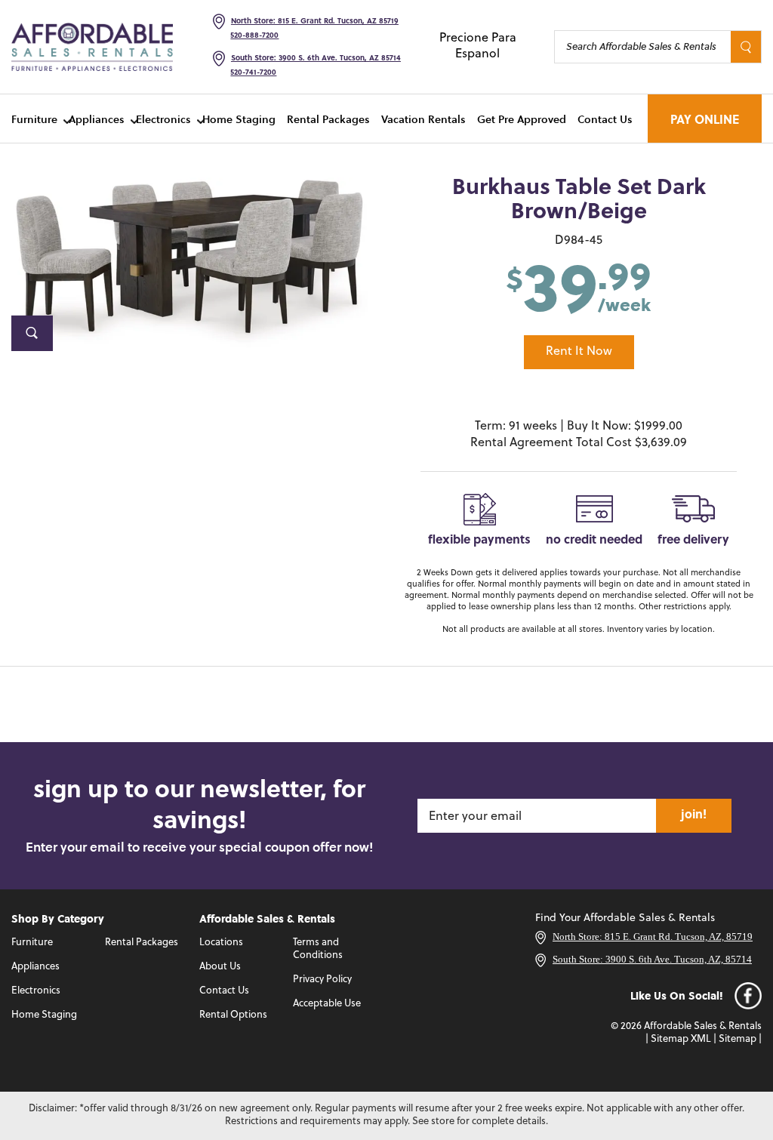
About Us (220, 966)
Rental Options (233, 1015)
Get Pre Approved (521, 119)
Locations (221, 942)
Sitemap (737, 1039)
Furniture (34, 119)
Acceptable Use (327, 1003)
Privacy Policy (322, 979)
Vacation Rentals (423, 119)
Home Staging (239, 119)
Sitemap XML (681, 1039)
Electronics (163, 119)
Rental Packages (328, 119)
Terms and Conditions (318, 949)
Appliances (97, 119)
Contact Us (605, 119)
